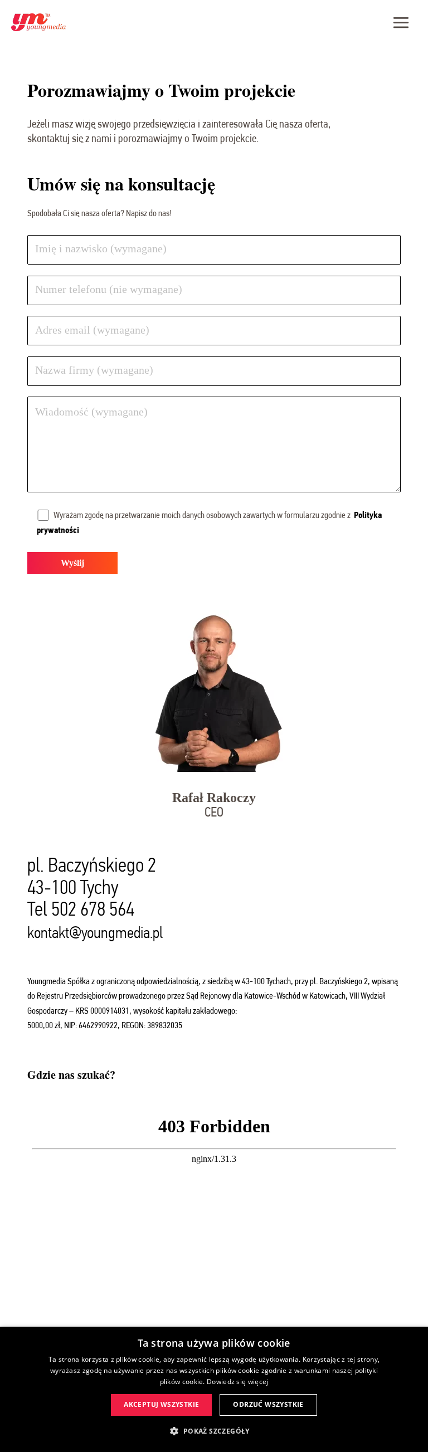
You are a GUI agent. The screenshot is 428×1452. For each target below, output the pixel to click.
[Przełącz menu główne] (401, 22)
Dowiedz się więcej (237, 1381)
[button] (213, 1431)
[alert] (214, 1389)
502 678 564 (92, 908)
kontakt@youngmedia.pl (95, 932)
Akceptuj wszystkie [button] (161, 1404)
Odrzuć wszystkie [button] (268, 1404)
